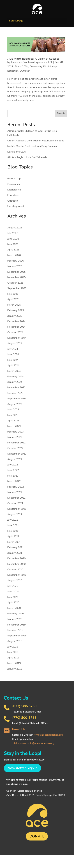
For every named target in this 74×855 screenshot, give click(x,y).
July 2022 (12, 464)
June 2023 (13, 409)
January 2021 (14, 553)
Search (61, 113)
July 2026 (12, 233)
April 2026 (13, 249)
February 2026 (15, 260)
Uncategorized (15, 206)
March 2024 (14, 371)
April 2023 (13, 420)
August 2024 (14, 343)
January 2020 (14, 619)
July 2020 (12, 586)
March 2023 (14, 426)
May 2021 (12, 531)
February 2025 (15, 310)
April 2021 (13, 536)
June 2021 (13, 525)
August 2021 (14, 514)
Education (12, 71)
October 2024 (15, 332)
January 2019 (14, 668)
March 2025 (14, 304)
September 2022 (16, 453)
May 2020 (12, 597)
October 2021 (15, 503)
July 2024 (12, 349)
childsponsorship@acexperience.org (33, 743)
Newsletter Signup (22, 768)
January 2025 (14, 316)
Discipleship (50, 66)
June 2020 (13, 591)
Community (36, 66)
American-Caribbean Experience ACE (32, 62)
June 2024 (13, 354)
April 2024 (13, 365)
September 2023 (16, 398)
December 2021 (16, 497)
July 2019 (12, 646)
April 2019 (13, 657)
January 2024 (14, 382)
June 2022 (13, 470)
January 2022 (14, 492)
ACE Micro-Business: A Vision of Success (33, 59)
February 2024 (15, 376)
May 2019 (12, 652)
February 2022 (15, 487)
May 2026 (12, 244)
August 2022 (14, 459)
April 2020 (13, 602)
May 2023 (12, 415)
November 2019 (16, 624)
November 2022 (16, 442)
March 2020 (14, 608)
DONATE (36, 836)
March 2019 (14, 663)
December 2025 (16, 272)
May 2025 (12, 294)
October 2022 (15, 448)
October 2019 (15, 630)
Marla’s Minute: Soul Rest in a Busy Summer (32, 146)
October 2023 (15, 393)
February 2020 (15, 613)
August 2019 (14, 641)
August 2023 (14, 404)
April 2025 (13, 299)
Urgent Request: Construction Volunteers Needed (35, 140)
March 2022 (14, 481)
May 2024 (12, 360)
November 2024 (16, 327)
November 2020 (16, 564)
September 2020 (16, 575)
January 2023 (14, 437)
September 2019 (16, 635)
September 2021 (16, 509)
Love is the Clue (16, 151)
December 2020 (16, 558)
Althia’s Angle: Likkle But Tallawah (27, 157)
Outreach (25, 71)
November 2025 (16, 277)
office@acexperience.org (48, 734)
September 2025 (16, 288)
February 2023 (15, 431)
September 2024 (16, 338)
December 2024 (16, 321)
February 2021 (15, 547)
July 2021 (12, 519)
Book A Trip (21, 66)
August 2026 (14, 227)
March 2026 (14, 255)
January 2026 (14, 266)
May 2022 (12, 475)
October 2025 (15, 282)
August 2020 (14, 580)
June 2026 (13, 238)
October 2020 (15, 569)
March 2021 (14, 542)
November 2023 (16, 387)
